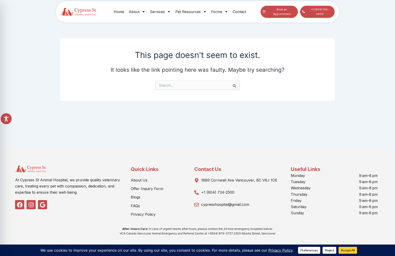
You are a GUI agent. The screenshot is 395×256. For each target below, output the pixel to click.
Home (119, 11)
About (134, 11)
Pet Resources (188, 11)
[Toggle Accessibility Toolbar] (6, 119)
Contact (239, 11)
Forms (216, 11)
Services (157, 11)
